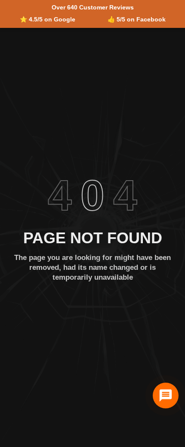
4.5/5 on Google (52, 19)
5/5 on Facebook (141, 19)
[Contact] (166, 395)
